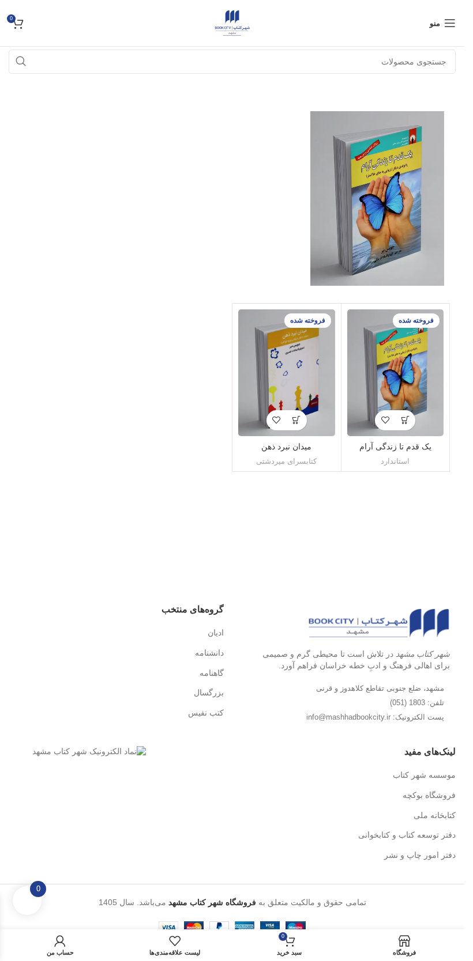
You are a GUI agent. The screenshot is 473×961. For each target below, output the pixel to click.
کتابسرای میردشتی (286, 461)
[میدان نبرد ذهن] (286, 372)
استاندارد (395, 461)
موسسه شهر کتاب (424, 775)
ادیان (216, 632)
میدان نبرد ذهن (286, 446)
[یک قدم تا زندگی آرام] (395, 372)
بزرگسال (209, 692)
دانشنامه (209, 652)
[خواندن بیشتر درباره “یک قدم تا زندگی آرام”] (405, 420)
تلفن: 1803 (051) (417, 702)
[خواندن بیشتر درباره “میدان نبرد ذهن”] (297, 420)
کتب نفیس (206, 712)
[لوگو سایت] (232, 22)
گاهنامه (212, 673)
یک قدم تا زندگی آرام (395, 446)
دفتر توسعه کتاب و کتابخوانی (407, 834)
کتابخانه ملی (435, 815)
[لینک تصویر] (378, 622)
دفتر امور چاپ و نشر (420, 855)
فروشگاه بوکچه (429, 795)
